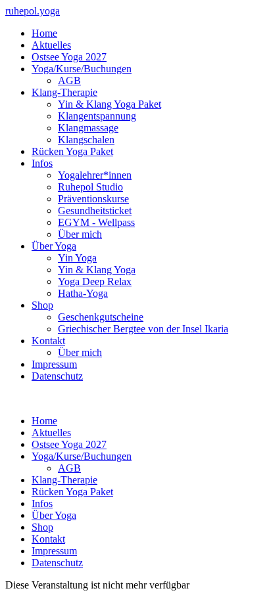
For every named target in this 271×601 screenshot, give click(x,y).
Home (44, 33)
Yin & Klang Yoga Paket (109, 104)
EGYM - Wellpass (96, 222)
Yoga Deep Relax (95, 281)
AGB (69, 80)
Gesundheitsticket (95, 210)
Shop (42, 305)
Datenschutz (57, 376)
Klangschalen (86, 139)
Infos (42, 163)
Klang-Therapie (64, 92)
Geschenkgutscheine (100, 317)
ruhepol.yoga (32, 10)
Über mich (80, 234)
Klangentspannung (97, 116)
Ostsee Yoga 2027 (69, 56)
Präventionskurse (93, 198)
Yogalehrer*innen (95, 175)
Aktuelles (51, 45)
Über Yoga (54, 246)
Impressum (54, 364)
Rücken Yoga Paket (72, 151)
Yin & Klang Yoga (97, 269)
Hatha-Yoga (83, 293)
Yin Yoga (77, 257)
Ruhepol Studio (90, 186)
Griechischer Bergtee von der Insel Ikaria (143, 328)
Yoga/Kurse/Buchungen (82, 68)
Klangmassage (88, 127)
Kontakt (48, 340)
